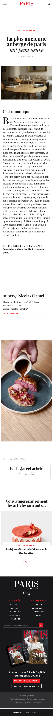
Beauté (38, 605)
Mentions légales (31, 699)
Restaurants (15, 612)
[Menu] (4, 4)
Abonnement (36, 703)
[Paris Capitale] (26, 4)
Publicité (28, 703)
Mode (38, 615)
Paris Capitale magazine (17, 699)
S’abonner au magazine (26, 681)
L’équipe (42, 699)
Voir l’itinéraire (10, 313)
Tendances (15, 619)
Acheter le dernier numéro (26, 686)
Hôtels (14, 608)
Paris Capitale (26, 696)
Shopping (14, 615)
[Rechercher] (49, 4)
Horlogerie (38, 608)
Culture (14, 605)
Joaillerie (38, 612)
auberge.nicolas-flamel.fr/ (15, 309)
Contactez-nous (19, 703)
